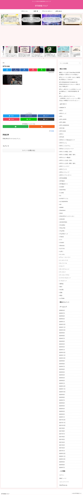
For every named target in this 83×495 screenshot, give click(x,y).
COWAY (62, 187)
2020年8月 (62, 464)
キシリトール (63, 263)
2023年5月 (62, 372)
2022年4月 (62, 408)
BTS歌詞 (62, 181)
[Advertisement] (41, 36)
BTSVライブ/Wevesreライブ (67, 140)
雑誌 (61, 295)
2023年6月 (62, 369)
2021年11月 (62, 422)
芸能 (61, 292)
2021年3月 (62, 445)
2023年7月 (62, 366)
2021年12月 (62, 420)
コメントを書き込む (28, 150)
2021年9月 (62, 428)
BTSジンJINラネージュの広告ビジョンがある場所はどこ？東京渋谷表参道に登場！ (70, 91)
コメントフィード (64, 482)
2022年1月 (62, 417)
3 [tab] (43, 58)
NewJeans (62, 210)
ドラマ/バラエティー (65, 278)
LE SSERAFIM (64, 201)
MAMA (61, 207)
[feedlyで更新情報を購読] (15, 126)
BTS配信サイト (64, 184)
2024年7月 (62, 338)
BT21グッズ (63, 113)
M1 (61, 204)
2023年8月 (62, 363)
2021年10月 (62, 425)
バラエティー (63, 280)
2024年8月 (62, 335)
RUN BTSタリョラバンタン (67, 216)
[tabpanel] (9, 51)
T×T (61, 239)
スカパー (62, 266)
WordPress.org (63, 485)
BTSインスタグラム (65, 145)
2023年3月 (62, 377)
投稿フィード (62, 478)
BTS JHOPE (63, 119)
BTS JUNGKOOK (64, 125)
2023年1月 (62, 383)
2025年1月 (62, 321)
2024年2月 (62, 347)
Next (81, 51)
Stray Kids (62, 228)
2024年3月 (62, 344)
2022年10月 (62, 392)
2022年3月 (62, 411)
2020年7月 (62, 467)
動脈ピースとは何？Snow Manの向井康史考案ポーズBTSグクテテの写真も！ (69, 73)
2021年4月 (62, 442)
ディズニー (63, 272)
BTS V (61, 134)
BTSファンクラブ (64, 166)
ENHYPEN (63, 189)
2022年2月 (62, 414)
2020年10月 (62, 459)
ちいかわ (62, 254)
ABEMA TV (63, 107)
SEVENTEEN (63, 222)
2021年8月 (62, 431)
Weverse (62, 245)
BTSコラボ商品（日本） (66, 151)
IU (60, 195)
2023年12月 (62, 352)
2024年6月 (62, 341)
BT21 (61, 110)
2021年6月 (62, 436)
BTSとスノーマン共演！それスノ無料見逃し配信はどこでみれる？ (69, 78)
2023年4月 (62, 375)
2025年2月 (62, 319)
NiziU (61, 213)
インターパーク (64, 260)
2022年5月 (62, 406)
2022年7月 (62, 400)
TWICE (62, 237)
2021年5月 (62, 439)
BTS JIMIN (63, 122)
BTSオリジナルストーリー (67, 148)
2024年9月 (62, 333)
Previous (1, 51)
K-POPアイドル (64, 198)
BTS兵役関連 (63, 178)
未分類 (61, 289)
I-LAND (62, 192)
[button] (79, 63)
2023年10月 (62, 358)
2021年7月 (62, 434)
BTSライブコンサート (66, 175)
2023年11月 (62, 355)
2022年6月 (62, 403)
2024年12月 (62, 324)
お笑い (61, 251)
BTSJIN (62, 137)
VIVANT (62, 242)
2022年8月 (62, 397)
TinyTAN (62, 231)
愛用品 (61, 283)
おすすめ (62, 248)
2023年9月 (62, 361)
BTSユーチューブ (64, 172)
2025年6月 (62, 316)
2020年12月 (62, 453)
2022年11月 (62, 389)
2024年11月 (62, 327)
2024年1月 (62, 349)
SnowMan (62, 225)
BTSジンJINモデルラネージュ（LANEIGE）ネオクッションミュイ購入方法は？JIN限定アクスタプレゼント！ (70, 98)
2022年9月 (62, 394)
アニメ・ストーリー (65, 257)
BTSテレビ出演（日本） (66, 160)
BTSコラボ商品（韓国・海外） (68, 154)
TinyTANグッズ (64, 234)
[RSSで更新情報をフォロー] (42, 126)
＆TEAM (62, 298)
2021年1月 (62, 450)
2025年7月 (62, 313)
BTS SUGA (63, 131)
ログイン (61, 475)
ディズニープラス (64, 275)
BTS (61, 116)
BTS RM (62, 128)
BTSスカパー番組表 (65, 157)
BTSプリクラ (63, 169)
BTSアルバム (63, 143)
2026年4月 (62, 310)
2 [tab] (41, 58)
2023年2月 (62, 380)
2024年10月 (62, 330)
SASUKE (62, 219)
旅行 (61, 286)
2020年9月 (62, 462)
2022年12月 (62, 386)
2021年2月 (62, 448)
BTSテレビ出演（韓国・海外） (68, 163)
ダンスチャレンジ (64, 269)
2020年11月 (62, 456)
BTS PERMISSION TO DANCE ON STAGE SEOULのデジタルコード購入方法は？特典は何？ (69, 84)
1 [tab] (39, 58)
